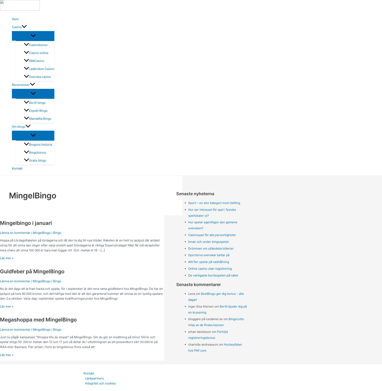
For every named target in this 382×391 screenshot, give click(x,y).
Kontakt (17, 168)
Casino (17, 27)
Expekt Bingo (38, 111)
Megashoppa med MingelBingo (38, 320)
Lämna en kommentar (15, 233)
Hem (15, 19)
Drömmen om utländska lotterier (211, 248)
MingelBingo (42, 233)
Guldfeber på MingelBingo (32, 271)
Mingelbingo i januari (26, 223)
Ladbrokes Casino (41, 69)
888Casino (36, 61)
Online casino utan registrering (210, 268)
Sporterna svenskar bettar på (208, 255)
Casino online (38, 53)
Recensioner (21, 85)
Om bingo (18, 126)
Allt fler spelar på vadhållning (208, 262)
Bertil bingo (37, 103)
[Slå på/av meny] (33, 36)
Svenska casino (40, 77)
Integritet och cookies (100, 383)
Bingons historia (40, 144)
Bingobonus (37, 152)
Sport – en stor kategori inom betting (214, 203)
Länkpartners (94, 378)
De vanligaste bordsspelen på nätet (213, 275)
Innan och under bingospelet (208, 242)
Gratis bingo (37, 160)
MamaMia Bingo (40, 119)
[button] (24, 27)
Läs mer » (7, 258)
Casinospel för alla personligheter (212, 235)
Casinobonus (38, 45)
